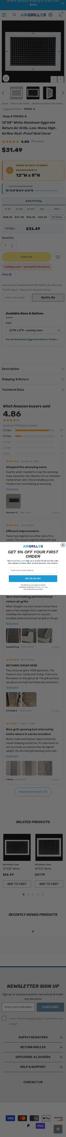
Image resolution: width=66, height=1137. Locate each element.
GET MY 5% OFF (33, 578)
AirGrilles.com (18, 561)
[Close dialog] (63, 545)
